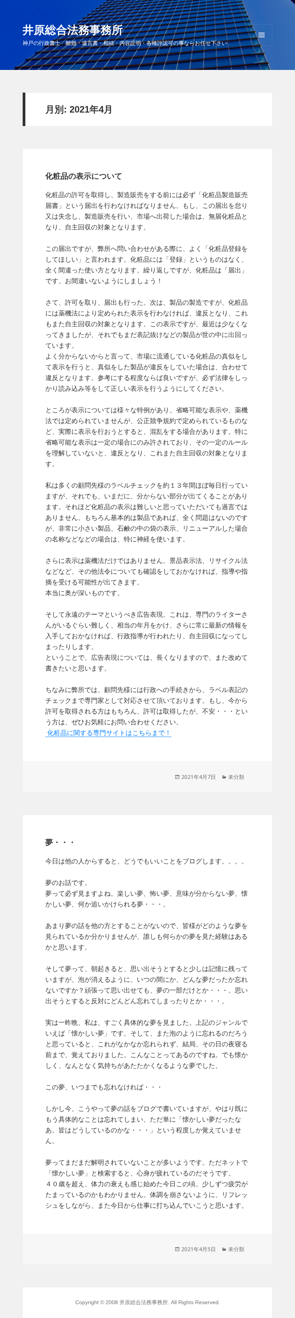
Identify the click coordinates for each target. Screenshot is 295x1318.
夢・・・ (60, 842)
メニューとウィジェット (262, 45)
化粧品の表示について (83, 176)
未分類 (236, 776)
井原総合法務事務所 (73, 29)
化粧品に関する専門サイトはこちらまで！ (108, 733)
